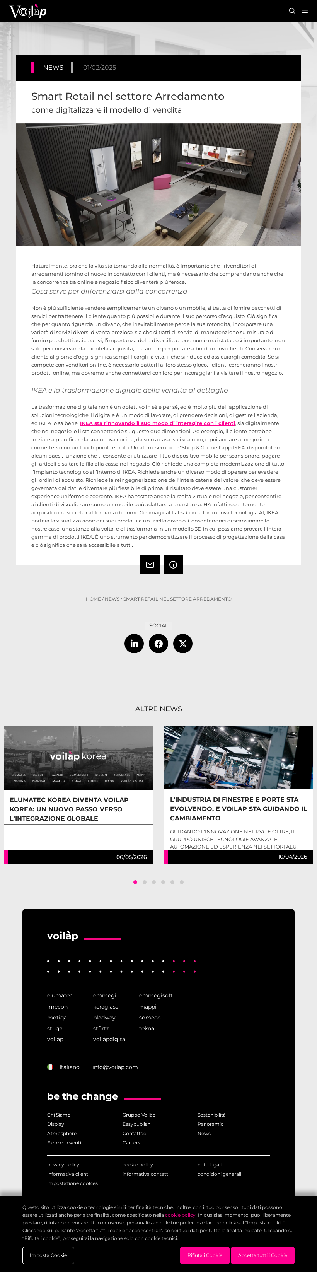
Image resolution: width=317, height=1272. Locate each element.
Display (55, 1124)
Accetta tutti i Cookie (262, 1255)
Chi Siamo (59, 1115)
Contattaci (135, 1133)
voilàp (55, 1039)
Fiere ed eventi (64, 1143)
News (112, 599)
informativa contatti (146, 1174)
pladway (104, 1017)
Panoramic (210, 1124)
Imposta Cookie (48, 1255)
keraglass (105, 1006)
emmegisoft (156, 995)
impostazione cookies (72, 1183)
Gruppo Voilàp (139, 1115)
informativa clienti (68, 1174)
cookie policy (138, 1165)
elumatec (60, 995)
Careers (131, 1143)
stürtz (101, 1028)
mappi (148, 1006)
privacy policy (63, 1165)
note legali (210, 1165)
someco (150, 1017)
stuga (55, 1028)
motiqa (57, 1017)
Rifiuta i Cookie (204, 1255)
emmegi (104, 995)
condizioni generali (219, 1174)
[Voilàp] (62, 936)
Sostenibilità (212, 1115)
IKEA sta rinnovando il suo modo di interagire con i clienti (157, 423)
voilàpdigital (110, 1039)
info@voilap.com (115, 1067)
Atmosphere (62, 1133)
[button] (135, 882)
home (93, 599)
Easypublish (136, 1124)
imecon (57, 1006)
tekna (146, 1028)
